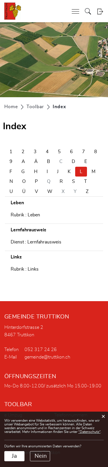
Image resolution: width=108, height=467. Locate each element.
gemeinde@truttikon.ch (47, 357)
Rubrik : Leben (25, 215)
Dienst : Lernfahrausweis (36, 242)
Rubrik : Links (25, 269)
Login (100, 11)
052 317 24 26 (40, 349)
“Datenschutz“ (89, 432)
